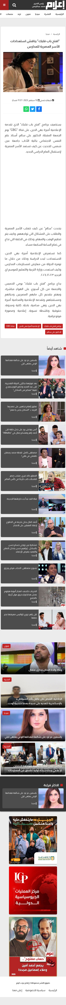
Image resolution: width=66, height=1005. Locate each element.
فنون (28, 14)
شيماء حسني (46, 100)
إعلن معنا (17, 990)
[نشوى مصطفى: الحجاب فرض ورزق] (52, 573)
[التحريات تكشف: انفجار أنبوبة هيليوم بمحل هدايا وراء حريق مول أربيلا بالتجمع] (52, 597)
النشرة (47, 14)
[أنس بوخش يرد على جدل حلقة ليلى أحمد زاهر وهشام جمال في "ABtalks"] (52, 435)
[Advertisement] (33, 189)
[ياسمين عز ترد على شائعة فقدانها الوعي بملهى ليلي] (52, 365)
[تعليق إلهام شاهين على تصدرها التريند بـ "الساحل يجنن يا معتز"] (52, 412)
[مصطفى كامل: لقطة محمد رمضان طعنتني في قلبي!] (52, 458)
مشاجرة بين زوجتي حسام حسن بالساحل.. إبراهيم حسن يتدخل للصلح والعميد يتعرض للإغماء (20, 548)
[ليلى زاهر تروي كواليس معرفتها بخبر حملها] (52, 620)
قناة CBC (10, 326)
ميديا (37, 14)
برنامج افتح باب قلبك (52, 326)
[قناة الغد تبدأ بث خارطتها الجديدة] (52, 504)
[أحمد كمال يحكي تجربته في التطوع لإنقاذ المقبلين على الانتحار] (52, 527)
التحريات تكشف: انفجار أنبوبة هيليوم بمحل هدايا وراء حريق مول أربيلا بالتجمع (20, 594)
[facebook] (39, 109)
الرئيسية (59, 14)
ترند (19, 14)
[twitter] (32, 109)
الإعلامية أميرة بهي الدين (29, 326)
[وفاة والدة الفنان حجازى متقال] (33, 658)
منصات (9, 14)
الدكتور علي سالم (54, 332)
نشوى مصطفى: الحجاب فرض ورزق (20, 568)
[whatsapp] (26, 109)
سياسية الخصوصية (35, 990)
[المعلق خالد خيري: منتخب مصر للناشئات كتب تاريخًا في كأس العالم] (52, 481)
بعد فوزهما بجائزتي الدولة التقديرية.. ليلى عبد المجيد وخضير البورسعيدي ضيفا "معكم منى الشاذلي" (20, 386)
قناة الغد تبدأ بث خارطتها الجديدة (22, 499)
